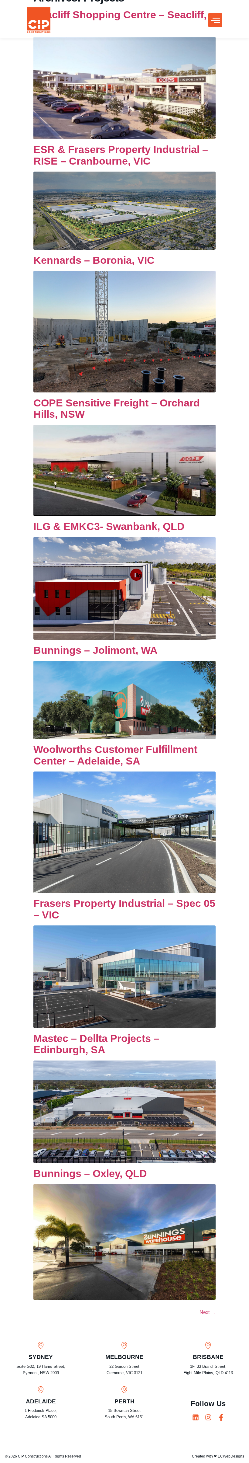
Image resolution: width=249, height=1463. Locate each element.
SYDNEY (41, 1357)
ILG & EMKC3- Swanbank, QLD (109, 526)
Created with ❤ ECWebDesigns (218, 1456)
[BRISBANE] (208, 1345)
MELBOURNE (124, 1357)
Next (208, 1312)
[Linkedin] (195, 1417)
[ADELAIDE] (40, 1389)
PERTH (124, 1401)
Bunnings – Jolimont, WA (95, 650)
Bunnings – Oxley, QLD (90, 1173)
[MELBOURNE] (124, 1345)
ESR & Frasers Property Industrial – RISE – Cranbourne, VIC (120, 155)
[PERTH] (124, 1389)
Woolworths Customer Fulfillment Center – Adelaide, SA (115, 755)
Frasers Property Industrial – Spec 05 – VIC (124, 908)
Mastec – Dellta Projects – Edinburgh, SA (96, 1044)
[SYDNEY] (40, 1345)
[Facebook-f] (221, 1417)
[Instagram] (208, 1417)
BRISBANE (208, 1357)
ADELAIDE (41, 1401)
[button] (215, 20)
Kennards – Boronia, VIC (94, 260)
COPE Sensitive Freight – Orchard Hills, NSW (116, 408)
